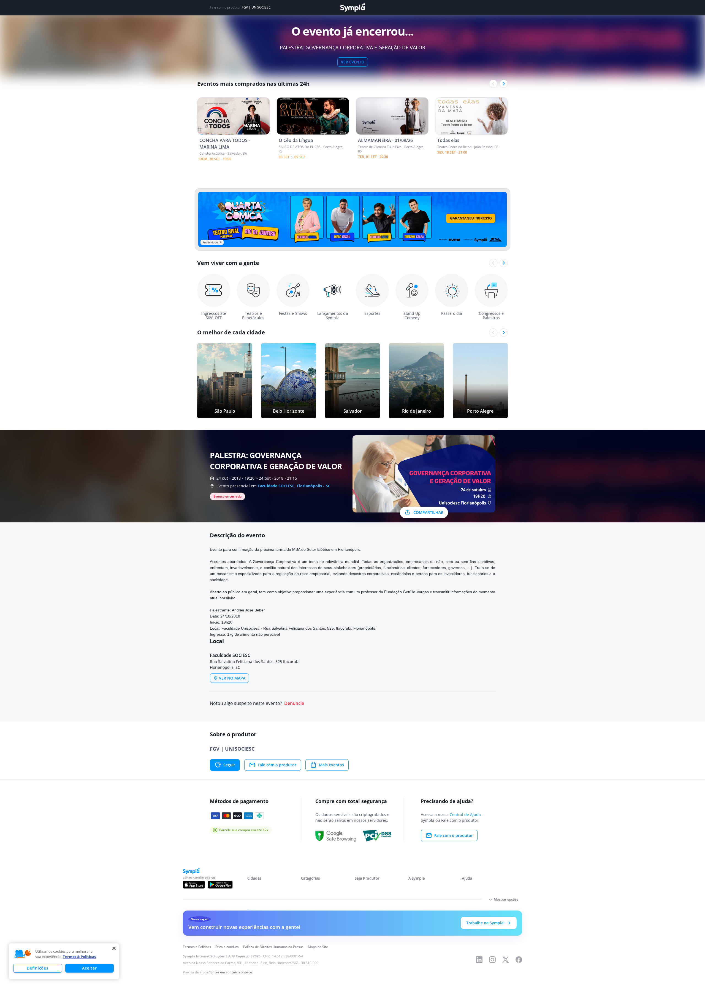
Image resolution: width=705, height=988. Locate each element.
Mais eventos (331, 764)
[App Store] (194, 884)
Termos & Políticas (79, 956)
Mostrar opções (506, 899)
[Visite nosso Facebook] (519, 959)
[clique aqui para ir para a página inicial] (352, 7)
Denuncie (294, 703)
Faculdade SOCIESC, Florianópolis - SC (294, 485)
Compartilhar (428, 512)
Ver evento (352, 62)
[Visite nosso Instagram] (492, 959)
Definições (37, 968)
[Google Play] (220, 884)
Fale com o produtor (277, 764)
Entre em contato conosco (231, 972)
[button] (23, 954)
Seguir (229, 764)
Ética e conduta (227, 946)
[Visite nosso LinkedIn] (479, 959)
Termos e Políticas (197, 946)
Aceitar (89, 968)
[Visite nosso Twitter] (505, 959)
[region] (64, 961)
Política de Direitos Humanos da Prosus (273, 946)
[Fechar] (114, 948)
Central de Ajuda (465, 814)
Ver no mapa (232, 678)
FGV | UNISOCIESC (256, 7)
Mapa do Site (318, 946)
